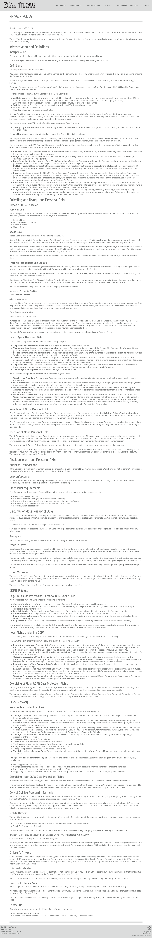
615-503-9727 (36, 913)
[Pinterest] (82, 931)
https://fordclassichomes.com (76, 105)
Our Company (60, 5)
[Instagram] (76, 931)
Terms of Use (146, 933)
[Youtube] (88, 931)
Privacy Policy (146, 932)
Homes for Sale (93, 5)
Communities (75, 5)
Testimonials (121, 5)
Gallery (107, 5)
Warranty (134, 5)
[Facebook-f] (64, 931)
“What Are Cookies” (109, 282)
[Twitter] (70, 931)
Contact (145, 5)
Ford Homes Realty (8, 927)
